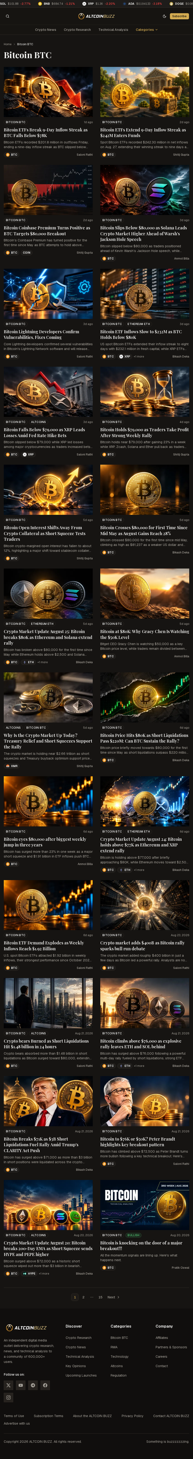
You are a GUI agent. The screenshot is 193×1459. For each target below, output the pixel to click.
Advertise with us (17, 1423)
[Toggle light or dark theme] (164, 16)
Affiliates (162, 1338)
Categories (145, 30)
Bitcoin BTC (15, 122)
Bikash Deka (181, 356)
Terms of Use (14, 1416)
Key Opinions (76, 1366)
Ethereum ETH (139, 324)
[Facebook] (45, 1385)
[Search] (7, 16)
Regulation (119, 1375)
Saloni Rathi (85, 155)
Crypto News (45, 30)
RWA (114, 1347)
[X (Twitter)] (8, 1385)
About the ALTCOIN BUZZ (92, 1416)
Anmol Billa (181, 258)
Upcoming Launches (81, 1375)
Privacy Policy (133, 1416)
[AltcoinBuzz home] (96, 16)
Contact (162, 1366)
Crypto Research (77, 30)
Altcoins (38, 422)
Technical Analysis (113, 30)
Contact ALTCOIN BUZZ (171, 1416)
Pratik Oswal (180, 1268)
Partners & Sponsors (171, 1347)
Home (8, 44)
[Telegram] (33, 1385)
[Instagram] (8, 1397)
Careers (161, 1356)
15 (100, 1297)
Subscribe (179, 16)
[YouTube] (20, 1385)
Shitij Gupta (181, 155)
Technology (120, 1356)
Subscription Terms (48, 1416)
